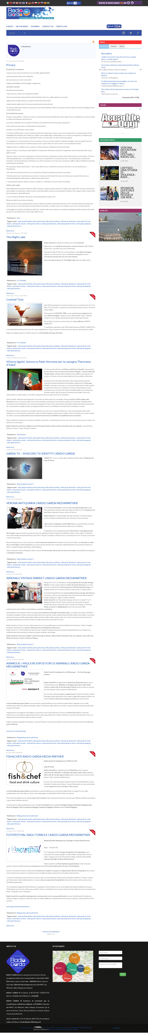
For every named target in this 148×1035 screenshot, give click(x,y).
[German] (29, 3)
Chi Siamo (35, 26)
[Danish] (17, 3)
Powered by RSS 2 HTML (130, 97)
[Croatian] (14, 3)
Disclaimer (116, 1028)
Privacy (10, 65)
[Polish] (35, 3)
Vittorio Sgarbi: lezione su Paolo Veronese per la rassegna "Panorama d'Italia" (48, 363)
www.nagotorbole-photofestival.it (17, 906)
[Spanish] (45, 3)
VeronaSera (106, 53)
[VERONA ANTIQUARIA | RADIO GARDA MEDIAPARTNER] (24, 529)
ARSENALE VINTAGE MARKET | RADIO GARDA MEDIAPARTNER (46, 578)
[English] (20, 3)
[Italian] (7, 3)
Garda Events (21, 434)
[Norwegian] (32, 3)
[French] (26, 3)
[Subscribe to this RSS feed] (93, 42)
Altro (18, 218)
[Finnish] (23, 3)
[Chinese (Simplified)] (10, 3)
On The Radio (21, 280)
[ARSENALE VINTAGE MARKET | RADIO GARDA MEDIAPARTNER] (24, 604)
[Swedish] (48, 3)
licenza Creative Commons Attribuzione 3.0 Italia (63, 1029)
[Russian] (42, 3)
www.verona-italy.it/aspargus (16, 731)
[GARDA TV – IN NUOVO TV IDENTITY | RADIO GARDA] (24, 479)
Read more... (10, 231)
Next (55, 932)
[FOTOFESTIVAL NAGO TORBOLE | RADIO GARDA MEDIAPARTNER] (24, 861)
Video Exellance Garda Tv (25, 484)
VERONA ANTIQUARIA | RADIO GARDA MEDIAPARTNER (42, 503)
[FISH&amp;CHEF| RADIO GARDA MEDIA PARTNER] (24, 785)
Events (9, 26)
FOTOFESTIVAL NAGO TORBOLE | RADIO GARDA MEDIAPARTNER (48, 834)
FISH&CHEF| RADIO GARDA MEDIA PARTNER (35, 756)
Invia (123, 974)
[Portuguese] (39, 3)
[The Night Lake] (24, 276)
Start (44, 932)
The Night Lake (15, 237)
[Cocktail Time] (24, 326)
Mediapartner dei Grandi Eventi (27, 737)
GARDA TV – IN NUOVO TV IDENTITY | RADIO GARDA (40, 453)
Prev (47, 932)
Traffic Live (61, 26)
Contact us (47, 26)
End (58, 932)
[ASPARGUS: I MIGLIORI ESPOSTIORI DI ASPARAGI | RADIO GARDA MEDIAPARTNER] (24, 700)
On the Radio (22, 26)
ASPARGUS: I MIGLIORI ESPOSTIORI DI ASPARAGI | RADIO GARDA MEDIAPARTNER (48, 665)
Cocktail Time (14, 299)
